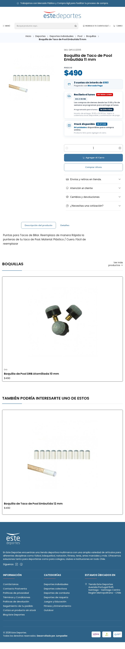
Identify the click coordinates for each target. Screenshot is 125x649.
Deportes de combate (57, 592)
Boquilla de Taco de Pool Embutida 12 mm (33, 503)
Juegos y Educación (55, 601)
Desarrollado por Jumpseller (52, 635)
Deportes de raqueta (56, 597)
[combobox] (46, 26)
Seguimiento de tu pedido (18, 606)
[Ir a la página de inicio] (62, 15)
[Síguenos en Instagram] (16, 564)
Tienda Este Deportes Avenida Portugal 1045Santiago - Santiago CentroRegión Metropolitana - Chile (104, 588)
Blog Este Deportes (14, 614)
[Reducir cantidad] (67, 148)
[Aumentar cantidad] (120, 148)
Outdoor (49, 610)
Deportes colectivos (55, 588)
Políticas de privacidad (16, 592)
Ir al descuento (93, 3)
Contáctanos (10, 584)
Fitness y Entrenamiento (57, 606)
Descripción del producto (38, 225)
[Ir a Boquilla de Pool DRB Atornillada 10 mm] (62, 322)
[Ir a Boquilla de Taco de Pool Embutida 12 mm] (62, 455)
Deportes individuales (61, 36)
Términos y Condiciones (16, 597)
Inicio (28, 36)
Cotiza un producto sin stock (19, 610)
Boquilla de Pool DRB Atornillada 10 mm (31, 374)
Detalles (64, 225)
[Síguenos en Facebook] (21, 564)
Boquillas (91, 36)
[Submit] (75, 26)
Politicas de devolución (16, 601)
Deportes (40, 36)
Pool (80, 36)
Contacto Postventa (15, 588)
